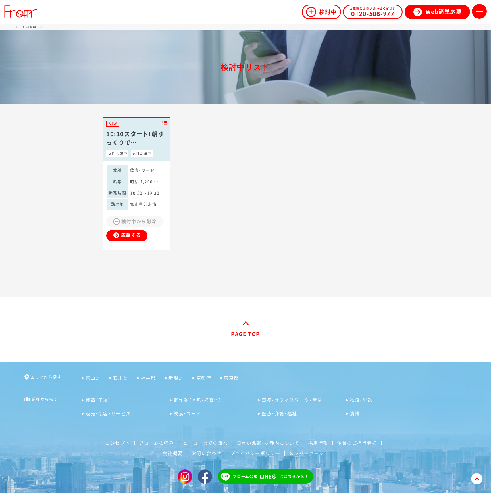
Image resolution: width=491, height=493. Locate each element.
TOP (17, 27)
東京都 (231, 377)
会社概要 (172, 453)
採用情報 (318, 442)
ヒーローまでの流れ (205, 442)
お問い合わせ (207, 453)
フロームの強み (156, 442)
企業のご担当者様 (357, 442)
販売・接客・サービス (108, 413)
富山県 (93, 377)
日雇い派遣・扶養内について (268, 442)
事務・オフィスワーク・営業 (292, 399)
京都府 (203, 377)
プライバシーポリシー (255, 453)
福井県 (148, 377)
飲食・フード (187, 413)
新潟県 (176, 377)
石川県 (120, 377)
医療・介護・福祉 (279, 413)
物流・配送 (361, 399)
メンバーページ (306, 453)
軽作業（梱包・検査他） (198, 399)
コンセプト (117, 442)
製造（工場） (98, 399)
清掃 (355, 413)
